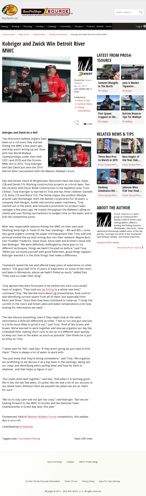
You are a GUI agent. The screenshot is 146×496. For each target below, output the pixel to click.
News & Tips (24, 34)
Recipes (79, 26)
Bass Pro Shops (54, 461)
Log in (139, 26)
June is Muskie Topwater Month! (130, 86)
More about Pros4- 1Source (129, 247)
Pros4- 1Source (104, 164)
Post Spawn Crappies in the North (107, 117)
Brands (100, 26)
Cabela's (70, 461)
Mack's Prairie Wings (88, 461)
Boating (15, 26)
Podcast (91, 26)
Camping (51, 26)
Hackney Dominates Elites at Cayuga (108, 190)
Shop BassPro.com (10, 18)
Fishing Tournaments (58, 34)
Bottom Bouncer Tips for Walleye (131, 115)
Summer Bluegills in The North (108, 84)
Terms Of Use (70, 481)
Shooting (27, 26)
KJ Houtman (26, 426)
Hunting (39, 26)
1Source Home (8, 34)
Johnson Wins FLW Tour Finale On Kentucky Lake (131, 192)
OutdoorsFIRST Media (108, 242)
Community (65, 26)
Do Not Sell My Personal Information (43, 481)
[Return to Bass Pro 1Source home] (46, 15)
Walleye (128, 121)
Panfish (104, 90)
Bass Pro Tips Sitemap (109, 481)
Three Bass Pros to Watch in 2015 (108, 158)
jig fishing (48, 289)
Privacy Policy (88, 481)
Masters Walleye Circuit (42, 416)
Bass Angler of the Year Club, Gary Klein (130, 160)
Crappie (104, 121)
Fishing (4, 26)
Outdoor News (39, 34)
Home (109, 26)
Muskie (128, 90)
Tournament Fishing (29, 438)
